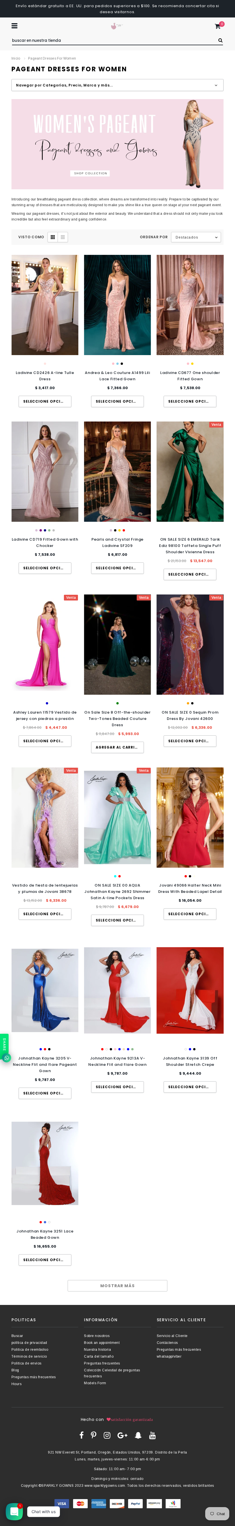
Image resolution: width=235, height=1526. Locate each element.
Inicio (15, 58)
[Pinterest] (93, 1435)
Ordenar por (154, 237)
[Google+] (122, 1435)
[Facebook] (81, 1435)
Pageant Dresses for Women (52, 58)
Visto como (31, 237)
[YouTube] (152, 1435)
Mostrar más (117, 1286)
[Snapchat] (138, 1435)
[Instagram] (107, 1435)
